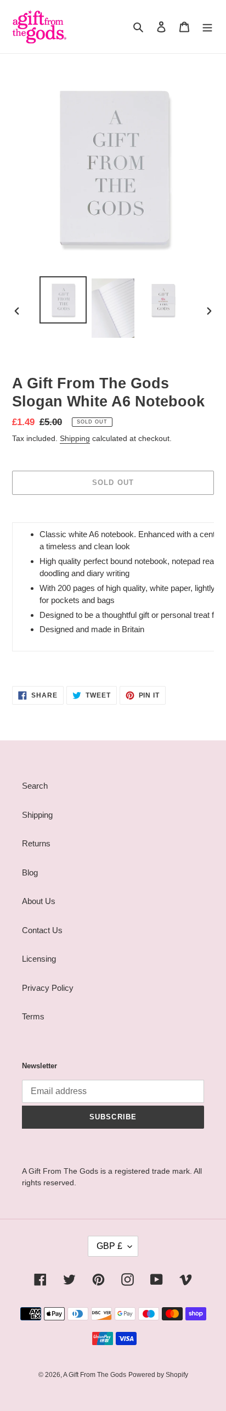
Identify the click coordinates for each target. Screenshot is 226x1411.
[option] (63, 300)
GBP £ (109, 1246)
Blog (30, 872)
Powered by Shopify (158, 1375)
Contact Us (42, 930)
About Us (38, 901)
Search (35, 785)
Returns (36, 843)
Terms (33, 1016)
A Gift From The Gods (94, 1375)
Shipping (75, 438)
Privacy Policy (48, 987)
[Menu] (207, 26)
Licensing (39, 958)
